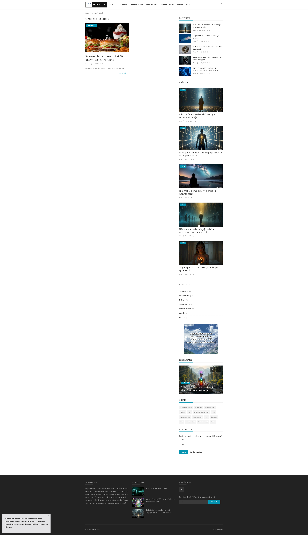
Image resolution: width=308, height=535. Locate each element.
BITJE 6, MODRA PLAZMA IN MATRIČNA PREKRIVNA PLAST (205, 69)
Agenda (180, 5)
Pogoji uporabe (218, 530)
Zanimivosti (123, 5)
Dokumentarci (137, 5)
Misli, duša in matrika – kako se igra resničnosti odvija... (207, 26)
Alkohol (182, 412)
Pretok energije (185, 417)
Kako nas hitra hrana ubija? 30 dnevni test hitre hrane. (104, 58)
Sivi (207, 417)
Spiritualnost (152, 5)
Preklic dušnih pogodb (201, 412)
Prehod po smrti (203, 422)
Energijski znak (209, 407)
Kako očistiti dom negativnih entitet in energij (207, 47)
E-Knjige (182, 300)
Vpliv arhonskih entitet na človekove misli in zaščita (207, 58)
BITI (190, 412)
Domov (113, 5)
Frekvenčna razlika (186, 407)
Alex (194, 30)
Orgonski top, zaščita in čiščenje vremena (206, 37)
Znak (213, 412)
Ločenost (214, 417)
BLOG (188, 5)
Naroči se (214, 502)
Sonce (213, 422)
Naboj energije (197, 417)
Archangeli (198, 407)
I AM (181, 422)
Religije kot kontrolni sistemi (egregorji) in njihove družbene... (159, 511)
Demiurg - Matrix (167, 5)
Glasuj (184, 452)
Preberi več (122, 73)
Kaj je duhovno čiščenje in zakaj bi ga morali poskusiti (160, 500)
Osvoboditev (191, 422)
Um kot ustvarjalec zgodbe (157, 488)
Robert (87, 64)
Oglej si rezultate (196, 452)
